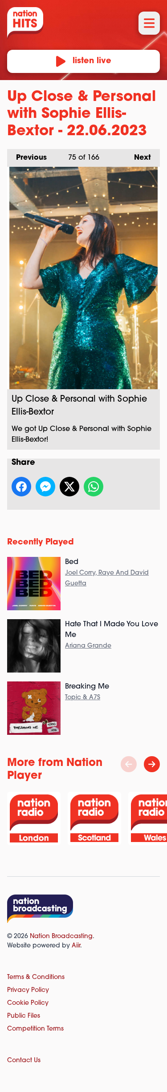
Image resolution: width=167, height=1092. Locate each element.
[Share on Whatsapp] (93, 486)
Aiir (76, 946)
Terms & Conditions (36, 977)
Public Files (23, 1016)
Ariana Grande (88, 646)
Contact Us (24, 1060)
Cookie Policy (28, 1003)
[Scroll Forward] (152, 764)
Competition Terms (35, 1029)
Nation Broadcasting (61, 936)
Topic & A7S (82, 697)
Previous (27, 157)
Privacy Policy (28, 990)
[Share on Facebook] (21, 486)
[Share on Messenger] (45, 486)
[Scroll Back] (129, 764)
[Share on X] (69, 486)
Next (138, 157)
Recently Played (40, 543)
